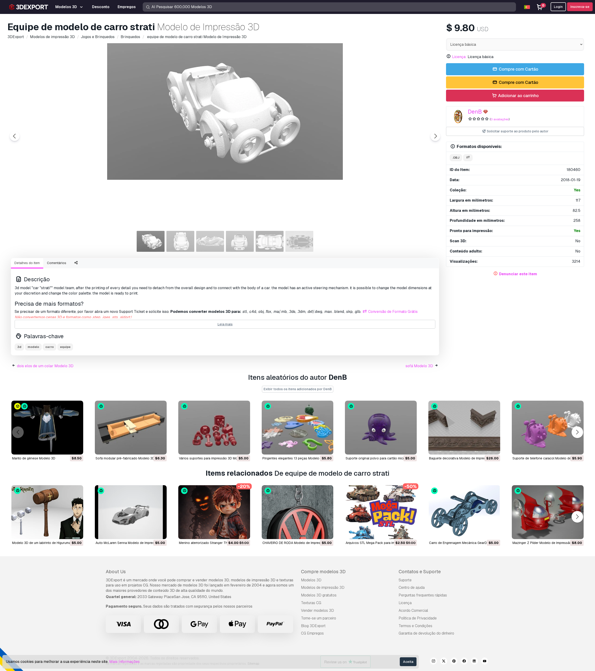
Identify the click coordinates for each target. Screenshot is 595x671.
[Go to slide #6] (299, 241)
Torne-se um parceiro (318, 618)
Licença (405, 602)
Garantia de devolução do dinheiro (426, 633)
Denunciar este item (518, 274)
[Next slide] (435, 136)
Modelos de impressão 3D (322, 587)
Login (558, 7)
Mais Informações (124, 661)
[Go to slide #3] (210, 241)
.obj (455, 158)
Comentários (56, 263)
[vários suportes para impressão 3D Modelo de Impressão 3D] (214, 428)
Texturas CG (311, 602)
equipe (65, 347)
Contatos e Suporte (420, 572)
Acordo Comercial (413, 610)
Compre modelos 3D (323, 572)
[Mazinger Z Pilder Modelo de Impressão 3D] (548, 512)
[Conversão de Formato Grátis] (467, 157)
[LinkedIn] (474, 661)
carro (49, 347)
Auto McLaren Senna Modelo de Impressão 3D (130, 543)
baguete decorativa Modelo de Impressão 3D (463, 458)
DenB (475, 111)
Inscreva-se (579, 7)
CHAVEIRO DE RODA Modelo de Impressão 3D (296, 543)
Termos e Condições (415, 625)
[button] (577, 432)
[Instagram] (433, 661)
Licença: (459, 56)
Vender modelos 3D (317, 610)
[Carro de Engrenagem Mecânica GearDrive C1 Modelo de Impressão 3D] (464, 512)
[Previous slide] (15, 136)
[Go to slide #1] (151, 241)
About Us (116, 572)
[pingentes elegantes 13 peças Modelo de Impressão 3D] (298, 428)
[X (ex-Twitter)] (443, 661)
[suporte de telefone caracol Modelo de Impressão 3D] (548, 428)
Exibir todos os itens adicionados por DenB (298, 389)
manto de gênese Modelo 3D (33, 458)
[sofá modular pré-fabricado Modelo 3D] (131, 428)
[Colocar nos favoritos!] (76, 448)
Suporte (405, 580)
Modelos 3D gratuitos (319, 595)
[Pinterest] (454, 661)
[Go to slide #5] (270, 241)
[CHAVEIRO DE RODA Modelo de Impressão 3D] (298, 512)
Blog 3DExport (313, 625)
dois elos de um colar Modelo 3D (45, 365)
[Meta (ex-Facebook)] (464, 661)
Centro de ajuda (412, 587)
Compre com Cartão (518, 69)
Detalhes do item (27, 263)
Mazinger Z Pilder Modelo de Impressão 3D (544, 543)
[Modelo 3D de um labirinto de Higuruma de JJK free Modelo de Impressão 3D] (47, 512)
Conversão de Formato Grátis (392, 311)
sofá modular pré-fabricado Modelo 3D (125, 458)
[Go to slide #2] (180, 241)
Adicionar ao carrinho (518, 95)
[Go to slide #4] (240, 241)
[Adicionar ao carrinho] (67, 448)
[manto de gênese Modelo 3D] (47, 428)
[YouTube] (484, 661)
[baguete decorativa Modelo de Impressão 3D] (464, 428)
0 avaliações (500, 119)
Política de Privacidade (418, 618)
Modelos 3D (311, 580)
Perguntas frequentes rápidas (423, 595)
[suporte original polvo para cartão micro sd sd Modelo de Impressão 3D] (381, 428)
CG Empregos (312, 633)
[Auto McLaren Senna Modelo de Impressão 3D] (131, 512)
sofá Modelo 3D (419, 365)
